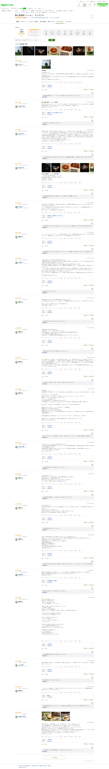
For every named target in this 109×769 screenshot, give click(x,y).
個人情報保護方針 (26, 765)
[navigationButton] (92, 50)
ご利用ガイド (81, 1)
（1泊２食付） (49, 85)
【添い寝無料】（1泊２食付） (52, 580)
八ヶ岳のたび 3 (49, 86)
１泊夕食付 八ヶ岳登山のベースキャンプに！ (55, 215)
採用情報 (41, 765)
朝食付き (48, 695)
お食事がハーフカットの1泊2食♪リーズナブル (55, 112)
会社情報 (20, 765)
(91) (59, 21)
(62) (43, 21)
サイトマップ (87, 1)
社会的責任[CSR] (35, 765)
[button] (18, 50)
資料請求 (49, 765)
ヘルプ (77, 1)
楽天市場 (99, 1)
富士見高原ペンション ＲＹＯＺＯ (29, 15)
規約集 (45, 765)
